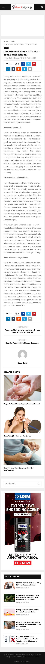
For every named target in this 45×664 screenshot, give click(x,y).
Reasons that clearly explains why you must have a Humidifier (22, 331)
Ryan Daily (9, 58)
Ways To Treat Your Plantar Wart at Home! (22, 404)
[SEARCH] (38, 483)
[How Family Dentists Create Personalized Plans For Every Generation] (9, 625)
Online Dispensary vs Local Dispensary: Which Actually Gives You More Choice (27, 597)
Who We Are (25, 662)
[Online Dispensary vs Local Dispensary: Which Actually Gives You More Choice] (9, 598)
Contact (16, 662)
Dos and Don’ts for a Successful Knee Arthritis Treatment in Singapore (27, 639)
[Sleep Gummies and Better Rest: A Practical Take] (9, 612)
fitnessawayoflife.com (32, 657)
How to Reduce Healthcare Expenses (22, 343)
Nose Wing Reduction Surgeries (17, 436)
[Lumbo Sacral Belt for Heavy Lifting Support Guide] (9, 585)
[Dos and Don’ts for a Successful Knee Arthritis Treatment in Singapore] (9, 639)
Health (6, 48)
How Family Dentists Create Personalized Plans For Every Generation (28, 624)
